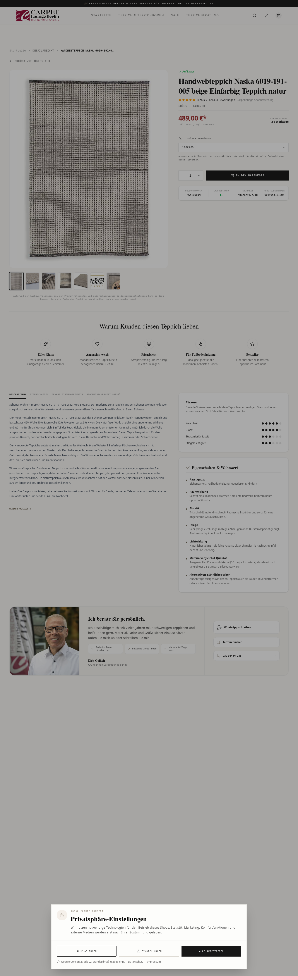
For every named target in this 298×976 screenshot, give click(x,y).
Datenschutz (135, 962)
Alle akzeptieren (211, 951)
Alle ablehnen (87, 951)
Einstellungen (152, 951)
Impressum (154, 962)
